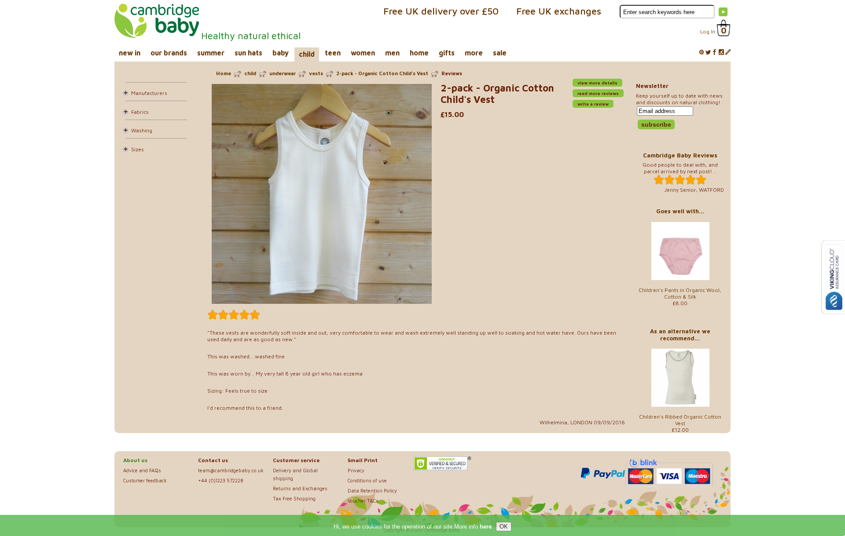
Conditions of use (367, 480)
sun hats (248, 53)
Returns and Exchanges (300, 488)
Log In (707, 31)
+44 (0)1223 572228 (220, 480)
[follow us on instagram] (721, 52)
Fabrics (140, 112)
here (486, 526)
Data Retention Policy (372, 490)
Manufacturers (149, 93)
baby (280, 53)
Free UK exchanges (558, 11)
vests (316, 73)
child (307, 54)
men (392, 53)
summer (210, 53)
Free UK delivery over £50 (441, 11)
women (363, 53)
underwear (282, 73)
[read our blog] (728, 52)
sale (500, 53)
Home (223, 73)
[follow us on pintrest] (701, 52)
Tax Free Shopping (294, 498)
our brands (169, 53)
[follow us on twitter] (708, 52)
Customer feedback (145, 480)
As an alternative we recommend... (680, 335)
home (419, 53)
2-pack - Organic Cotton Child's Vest (382, 73)
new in (129, 53)
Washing (141, 130)
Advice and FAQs (142, 470)
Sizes (137, 149)
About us (135, 460)
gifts (447, 53)
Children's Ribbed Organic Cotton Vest (680, 420)
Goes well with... (680, 211)
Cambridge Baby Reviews (680, 155)
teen (333, 53)
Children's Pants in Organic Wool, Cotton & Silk (680, 293)
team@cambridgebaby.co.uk (231, 470)
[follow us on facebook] (714, 52)
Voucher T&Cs (363, 500)
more (474, 53)
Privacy (356, 470)
